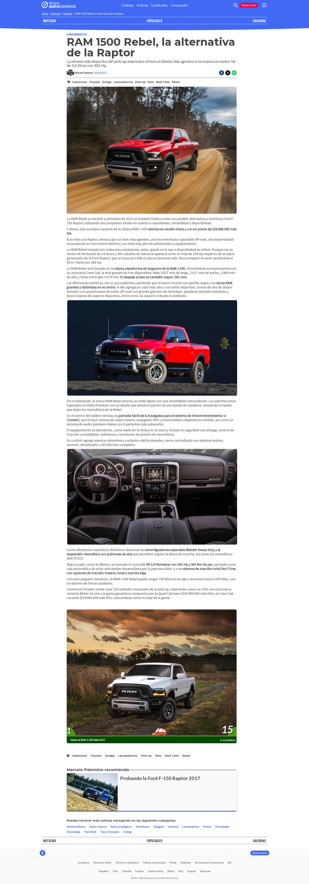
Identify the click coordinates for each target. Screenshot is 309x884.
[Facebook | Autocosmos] (42, 853)
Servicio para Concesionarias (209, 862)
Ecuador (139, 871)
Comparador (179, 5)
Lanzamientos (77, 34)
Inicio (45, 13)
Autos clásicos (98, 826)
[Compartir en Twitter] (227, 72)
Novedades (222, 826)
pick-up (140, 82)
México (171, 871)
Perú (180, 871)
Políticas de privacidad (154, 862)
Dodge (107, 82)
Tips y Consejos (109, 831)
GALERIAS (259, 20)
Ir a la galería (227, 739)
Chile (115, 871)
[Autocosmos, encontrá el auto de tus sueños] (58, 5)
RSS (229, 862)
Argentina (104, 871)
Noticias (142, 5)
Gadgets (158, 826)
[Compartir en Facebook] (221, 72)
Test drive (90, 831)
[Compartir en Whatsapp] (234, 72)
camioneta (79, 82)
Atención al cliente (102, 862)
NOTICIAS (49, 20)
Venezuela (205, 871)
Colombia (126, 871)
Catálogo (127, 5)
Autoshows (142, 826)
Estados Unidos (155, 871)
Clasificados (159, 5)
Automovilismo (76, 826)
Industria (173, 826)
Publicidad (185, 862)
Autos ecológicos (121, 826)
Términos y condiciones (127, 862)
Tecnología (73, 831)
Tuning (127, 831)
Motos (207, 826)
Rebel (176, 82)
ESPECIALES (154, 20)
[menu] (264, 5)
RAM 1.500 (163, 82)
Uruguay (191, 871)
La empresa (83, 862)
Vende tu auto (248, 5)
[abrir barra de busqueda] (236, 5)
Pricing (173, 862)
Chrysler (94, 82)
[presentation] (152, 673)
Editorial (55, 13)
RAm (151, 82)
